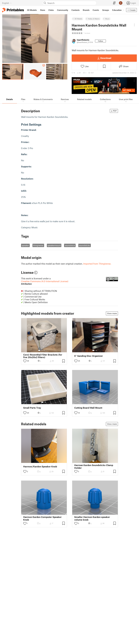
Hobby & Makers (94, 19)
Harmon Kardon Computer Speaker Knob (42, 518)
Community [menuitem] (62, 10)
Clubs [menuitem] (51, 10)
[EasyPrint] (114, 3)
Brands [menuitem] (86, 10)
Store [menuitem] (42, 10)
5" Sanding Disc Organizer (88, 356)
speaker (25, 245)
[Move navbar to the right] (123, 10)
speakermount (54, 245)
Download (105, 58)
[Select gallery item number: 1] (39, 350)
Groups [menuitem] (105, 10)
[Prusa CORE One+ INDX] (104, 85)
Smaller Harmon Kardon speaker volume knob (92, 518)
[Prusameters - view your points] (120, 3)
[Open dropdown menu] (134, 25)
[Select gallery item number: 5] (48, 350)
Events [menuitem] (96, 10)
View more (112, 313)
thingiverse (38, 245)
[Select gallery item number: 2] (41, 350)
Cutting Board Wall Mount (88, 407)
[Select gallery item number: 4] (46, 350)
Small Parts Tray (32, 407)
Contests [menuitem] (75, 10)
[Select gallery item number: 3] (44, 350)
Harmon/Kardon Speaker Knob (40, 466)
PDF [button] (115, 111)
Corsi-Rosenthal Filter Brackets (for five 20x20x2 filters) (42, 356)
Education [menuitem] (117, 10)
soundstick (70, 245)
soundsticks (84, 245)
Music (107, 19)
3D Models (78, 19)
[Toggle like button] (24, 361)
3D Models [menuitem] (32, 10)
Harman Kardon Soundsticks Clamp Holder (93, 466)
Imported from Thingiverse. (97, 263)
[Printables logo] (13, 10)
